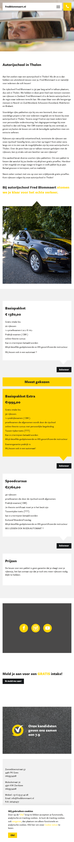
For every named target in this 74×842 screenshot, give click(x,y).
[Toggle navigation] (59, 6)
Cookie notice (51, 824)
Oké (22, 814)
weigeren (16, 821)
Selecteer (64, 369)
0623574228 (10, 776)
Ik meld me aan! (13, 681)
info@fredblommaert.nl (22, 798)
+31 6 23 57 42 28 (20, 794)
